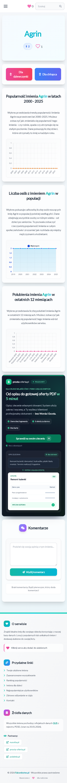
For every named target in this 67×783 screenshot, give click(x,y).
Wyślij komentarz (35, 571)
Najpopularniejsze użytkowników (22, 690)
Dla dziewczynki (20, 74)
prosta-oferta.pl (17, 749)
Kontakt (10, 700)
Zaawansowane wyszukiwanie (21, 675)
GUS (55, 723)
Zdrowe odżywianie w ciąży (19, 695)
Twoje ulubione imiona (17, 670)
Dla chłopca (49, 74)
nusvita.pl (14, 742)
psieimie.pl (15, 756)
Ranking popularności (16, 680)
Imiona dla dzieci (14, 685)
